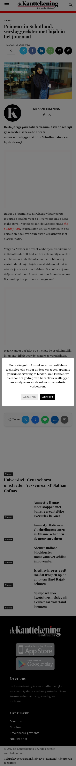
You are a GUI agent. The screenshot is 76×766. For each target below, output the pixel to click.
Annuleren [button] (29, 396)
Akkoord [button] (47, 396)
